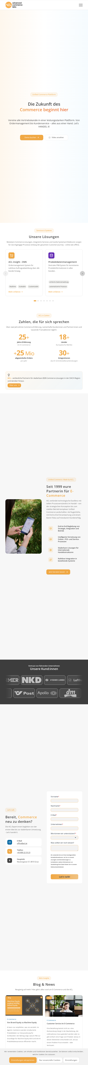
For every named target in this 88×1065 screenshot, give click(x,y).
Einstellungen (71, 1060)
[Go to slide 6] (50, 301)
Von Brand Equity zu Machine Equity (22, 1022)
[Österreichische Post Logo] (36, 693)
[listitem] (64, 528)
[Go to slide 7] (53, 301)
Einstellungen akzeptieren (22, 1060)
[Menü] (80, 5)
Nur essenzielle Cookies (49, 1060)
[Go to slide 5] (47, 301)
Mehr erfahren (14, 292)
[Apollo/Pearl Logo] (59, 693)
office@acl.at (22, 843)
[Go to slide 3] (41, 301)
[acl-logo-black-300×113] (13, 5)
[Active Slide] (35, 301)
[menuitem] (80, 5)
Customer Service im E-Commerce (60, 1023)
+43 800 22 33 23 (23, 852)
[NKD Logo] (19, 680)
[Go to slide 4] (44, 301)
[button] (31, 137)
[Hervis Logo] (13, 693)
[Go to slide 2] (38, 301)
